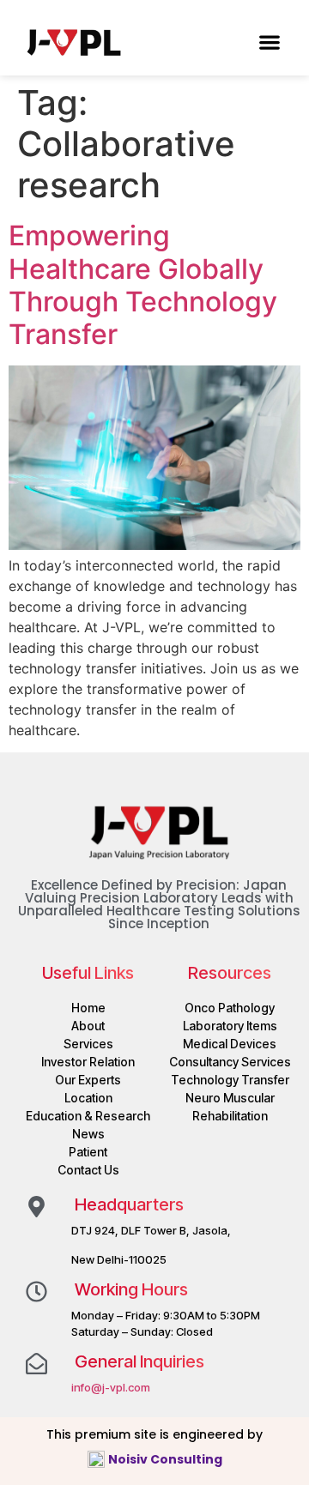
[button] (269, 41)
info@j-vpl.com (110, 1387)
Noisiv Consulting (166, 1459)
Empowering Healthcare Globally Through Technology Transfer (143, 285)
